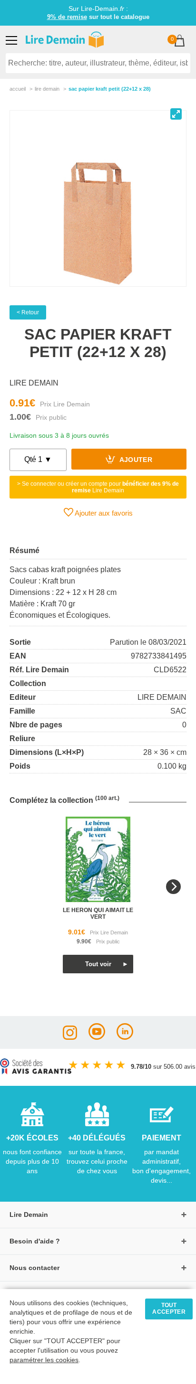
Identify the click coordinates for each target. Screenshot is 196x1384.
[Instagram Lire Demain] (70, 1037)
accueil (18, 89)
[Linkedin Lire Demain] (125, 1037)
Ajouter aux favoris (103, 513)
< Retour (28, 312)
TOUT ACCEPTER (169, 1308)
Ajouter (135, 460)
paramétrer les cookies (44, 1360)
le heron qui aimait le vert (98, 913)
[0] (180, 41)
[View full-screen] (176, 114)
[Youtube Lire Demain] (96, 1037)
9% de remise (67, 16)
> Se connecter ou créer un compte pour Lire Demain (98, 487)
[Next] (173, 886)
